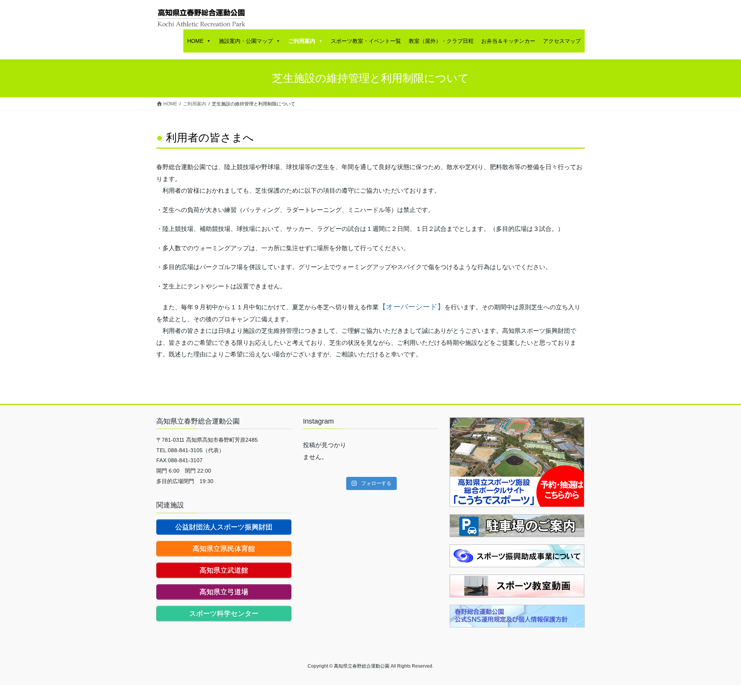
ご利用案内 (301, 41)
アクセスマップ (562, 41)
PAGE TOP (717, 658)
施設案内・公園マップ (246, 41)
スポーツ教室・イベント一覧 (366, 41)
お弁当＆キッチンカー (508, 41)
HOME (195, 41)
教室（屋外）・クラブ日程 (441, 41)
